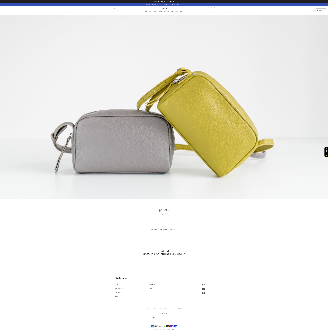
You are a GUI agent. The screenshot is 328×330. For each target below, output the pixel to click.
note (150, 288)
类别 (152, 309)
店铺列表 (159, 309)
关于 (116, 285)
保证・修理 (164, 309)
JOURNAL (152, 285)
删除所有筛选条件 (176, 254)
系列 (155, 309)
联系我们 (179, 309)
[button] (114, 8)
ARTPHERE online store (161, 329)
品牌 (148, 309)
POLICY (118, 296)
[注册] (174, 317)
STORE (117, 292)
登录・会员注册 (172, 309)
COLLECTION (120, 288)
